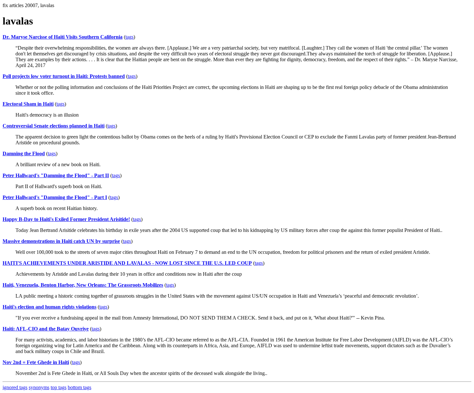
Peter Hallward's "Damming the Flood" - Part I (55, 197)
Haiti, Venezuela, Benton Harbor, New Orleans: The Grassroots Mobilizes (83, 285)
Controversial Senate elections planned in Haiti (53, 126)
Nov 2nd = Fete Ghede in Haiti (36, 362)
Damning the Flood (24, 153)
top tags (58, 387)
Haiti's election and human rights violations (49, 307)
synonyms (39, 387)
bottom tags (79, 387)
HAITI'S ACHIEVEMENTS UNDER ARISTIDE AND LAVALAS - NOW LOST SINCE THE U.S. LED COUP (127, 263)
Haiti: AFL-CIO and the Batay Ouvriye (46, 328)
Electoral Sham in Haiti (28, 104)
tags (129, 37)
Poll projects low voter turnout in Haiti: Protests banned (64, 76)
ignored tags (15, 387)
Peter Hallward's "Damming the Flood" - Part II (56, 175)
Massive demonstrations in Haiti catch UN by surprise (61, 241)
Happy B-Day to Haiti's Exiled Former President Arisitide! (66, 219)
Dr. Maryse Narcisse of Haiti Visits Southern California (63, 37)
